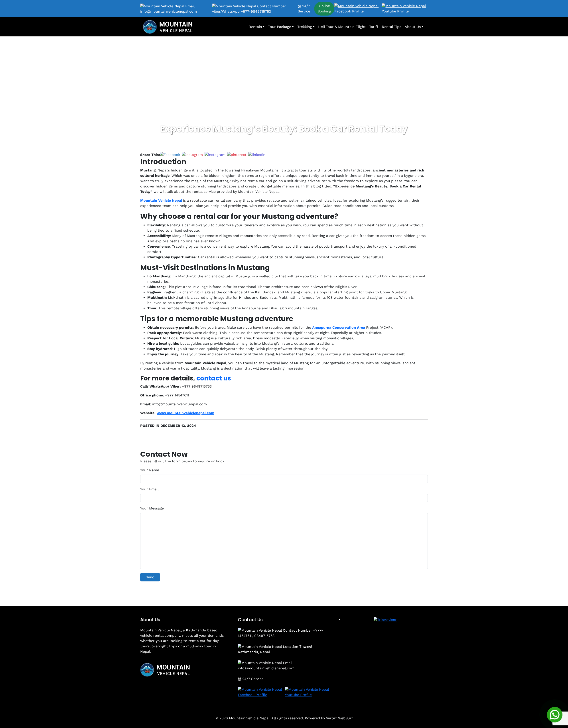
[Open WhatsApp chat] (554, 714)
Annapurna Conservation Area (338, 327)
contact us (213, 378)
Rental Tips (391, 27)
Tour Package (279, 27)
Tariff (373, 27)
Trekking (304, 27)
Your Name (149, 470)
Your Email (149, 489)
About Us (413, 27)
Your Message (152, 508)
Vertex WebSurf (339, 718)
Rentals (255, 27)
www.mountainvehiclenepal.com (185, 413)
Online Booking (324, 8)
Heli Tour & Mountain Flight (342, 27)
